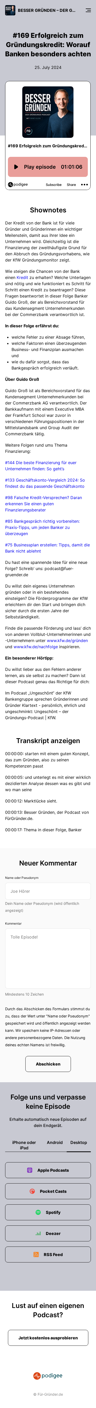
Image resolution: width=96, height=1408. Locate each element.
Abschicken (48, 1064)
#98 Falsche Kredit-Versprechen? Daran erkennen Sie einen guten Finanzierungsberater (43, 503)
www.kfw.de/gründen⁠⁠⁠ (67, 640)
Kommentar (13, 923)
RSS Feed (53, 1254)
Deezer (53, 1233)
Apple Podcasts (53, 1170)
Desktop (78, 1142)
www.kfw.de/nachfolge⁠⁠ (36, 646)
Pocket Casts (53, 1191)
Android (55, 1142)
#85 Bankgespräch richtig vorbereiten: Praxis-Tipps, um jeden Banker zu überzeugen (42, 527)
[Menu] (88, 10)
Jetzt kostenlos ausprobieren (48, 1337)
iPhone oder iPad (24, 1145)
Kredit (22, 277)
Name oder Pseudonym (21, 878)
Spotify (53, 1212)
